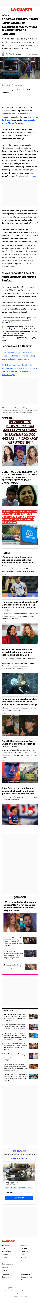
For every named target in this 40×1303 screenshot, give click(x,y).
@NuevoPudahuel (30, 329)
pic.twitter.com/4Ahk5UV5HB (13, 333)
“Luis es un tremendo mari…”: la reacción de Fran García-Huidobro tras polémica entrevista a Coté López (15, 1047)
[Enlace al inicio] (20, 897)
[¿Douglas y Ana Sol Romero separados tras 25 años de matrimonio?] (31, 967)
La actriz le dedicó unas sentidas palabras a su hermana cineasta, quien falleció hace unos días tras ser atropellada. (20, 616)
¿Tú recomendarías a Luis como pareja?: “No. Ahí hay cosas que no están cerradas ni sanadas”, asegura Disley (19, 906)
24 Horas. (31, 176)
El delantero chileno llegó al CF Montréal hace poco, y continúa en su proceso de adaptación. (19, 570)
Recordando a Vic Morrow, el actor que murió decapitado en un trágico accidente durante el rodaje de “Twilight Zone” (16, 1017)
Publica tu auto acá (19, 1158)
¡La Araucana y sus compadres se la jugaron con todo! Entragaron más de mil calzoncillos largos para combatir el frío (13, 955)
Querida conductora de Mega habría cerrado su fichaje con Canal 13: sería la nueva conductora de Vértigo (15, 1057)
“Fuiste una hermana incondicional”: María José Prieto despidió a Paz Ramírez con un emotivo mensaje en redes (20, 606)
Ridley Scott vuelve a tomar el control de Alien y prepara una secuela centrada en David (17, 652)
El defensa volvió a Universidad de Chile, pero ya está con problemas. (19, 798)
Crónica (5, 15)
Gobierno (15, 410)
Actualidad (13, 408)
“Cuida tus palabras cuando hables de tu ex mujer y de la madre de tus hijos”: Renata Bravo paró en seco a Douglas (12, 942)
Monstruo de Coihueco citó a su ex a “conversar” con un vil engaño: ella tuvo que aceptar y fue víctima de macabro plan (20, 477)
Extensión (5, 412)
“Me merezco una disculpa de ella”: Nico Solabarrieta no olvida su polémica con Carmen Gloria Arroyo (19, 702)
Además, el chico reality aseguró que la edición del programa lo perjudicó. (20, 709)
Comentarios (18, 85)
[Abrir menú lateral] (3, 9)
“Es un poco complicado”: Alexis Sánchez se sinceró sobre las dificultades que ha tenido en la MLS (17, 561)
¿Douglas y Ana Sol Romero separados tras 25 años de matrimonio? (12, 967)
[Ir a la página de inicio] (22, 9)
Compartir (6, 85)
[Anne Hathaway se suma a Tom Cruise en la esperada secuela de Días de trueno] (20, 773)
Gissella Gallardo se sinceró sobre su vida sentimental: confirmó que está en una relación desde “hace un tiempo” (15, 1077)
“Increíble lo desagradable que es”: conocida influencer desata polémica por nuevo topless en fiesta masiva (19, 355)
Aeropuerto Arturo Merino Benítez (20, 412)
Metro (21, 410)
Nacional (21, 408)
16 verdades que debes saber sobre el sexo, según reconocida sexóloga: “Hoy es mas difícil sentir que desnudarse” (16, 1067)
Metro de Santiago (30, 410)
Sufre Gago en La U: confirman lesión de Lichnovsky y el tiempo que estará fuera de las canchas (18, 791)
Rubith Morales (15, 54)
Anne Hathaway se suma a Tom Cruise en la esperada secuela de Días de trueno (18, 744)
